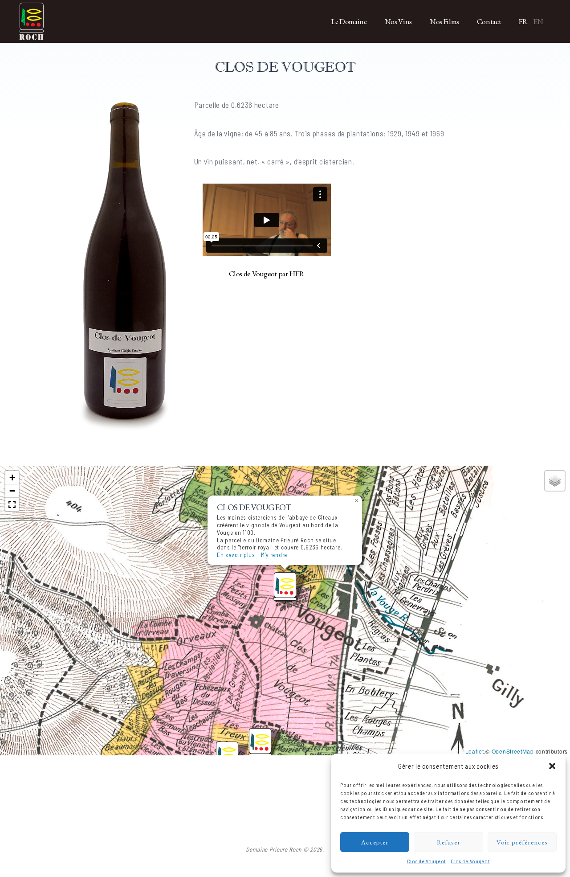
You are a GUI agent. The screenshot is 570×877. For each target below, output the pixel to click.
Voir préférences (522, 842)
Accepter (375, 842)
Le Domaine (349, 21)
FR (523, 21)
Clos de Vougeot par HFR (266, 273)
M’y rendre (274, 554)
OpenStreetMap (513, 751)
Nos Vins (398, 21)
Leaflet (474, 751)
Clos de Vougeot (427, 861)
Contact (489, 21)
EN (538, 21)
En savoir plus (236, 554)
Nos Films (444, 21)
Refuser (448, 842)
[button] (552, 766)
